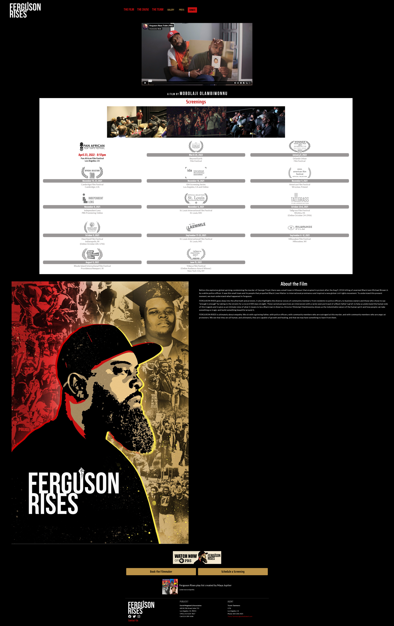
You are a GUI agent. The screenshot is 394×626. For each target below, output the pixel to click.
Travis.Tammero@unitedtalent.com (240, 616)
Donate (192, 10)
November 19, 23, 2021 (92, 181)
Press (181, 10)
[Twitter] (134, 616)
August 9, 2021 (92, 262)
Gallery (170, 10)
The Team (157, 9)
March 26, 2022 (196, 155)
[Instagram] (138, 616)
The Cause (143, 9)
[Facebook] (129, 616)
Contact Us (133, 620)
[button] (161, 571)
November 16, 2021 (196, 181)
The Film (129, 9)
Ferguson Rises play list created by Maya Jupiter (205, 585)
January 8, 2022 (300, 155)
